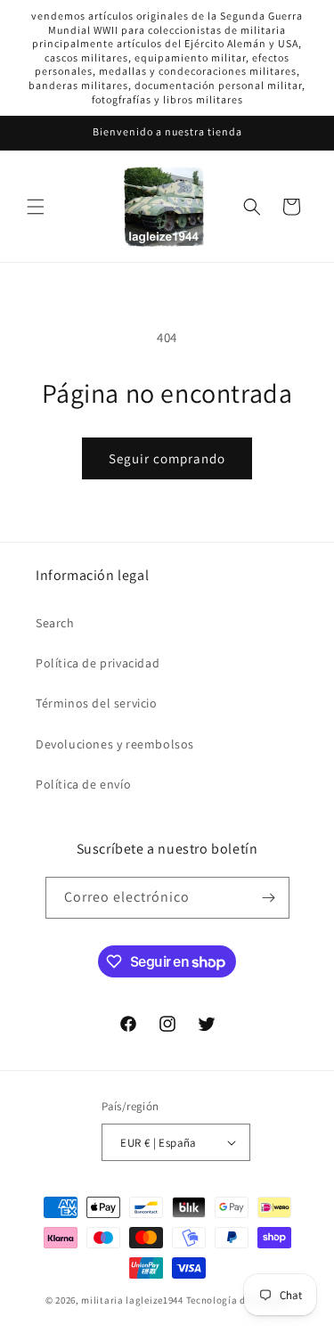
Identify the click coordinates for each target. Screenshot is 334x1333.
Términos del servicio (97, 703)
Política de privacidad (97, 663)
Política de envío (83, 784)
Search (55, 623)
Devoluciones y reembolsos (115, 744)
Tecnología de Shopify (237, 1300)
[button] (35, 206)
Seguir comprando (167, 458)
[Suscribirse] (269, 898)
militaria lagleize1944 (132, 1300)
